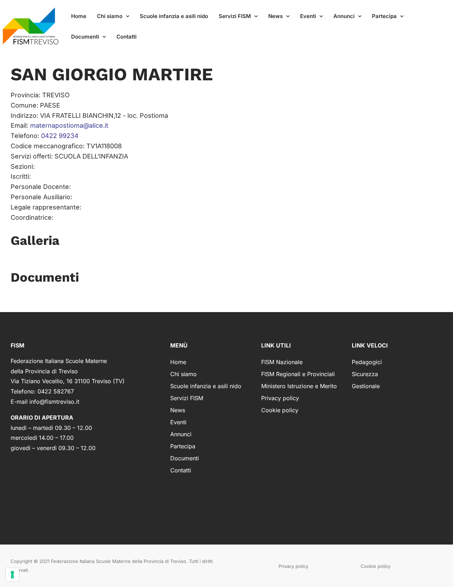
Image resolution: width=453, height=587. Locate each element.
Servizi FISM (235, 16)
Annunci (344, 16)
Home (78, 16)
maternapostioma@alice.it (69, 125)
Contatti (126, 36)
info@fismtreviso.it (54, 401)
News (275, 16)
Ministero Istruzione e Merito (299, 386)
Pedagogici (367, 362)
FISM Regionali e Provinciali (298, 374)
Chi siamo (109, 16)
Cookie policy (279, 410)
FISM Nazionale (282, 362)
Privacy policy (280, 398)
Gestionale (366, 386)
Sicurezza (365, 374)
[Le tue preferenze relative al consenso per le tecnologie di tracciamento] (12, 574)
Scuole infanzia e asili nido (174, 16)
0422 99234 (60, 135)
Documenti (85, 36)
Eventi (308, 16)
